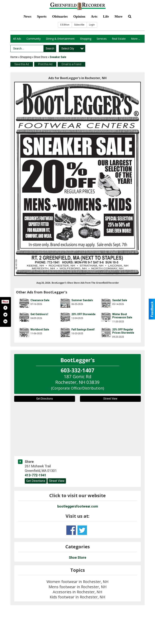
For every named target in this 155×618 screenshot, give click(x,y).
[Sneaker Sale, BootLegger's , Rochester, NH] (77, 179)
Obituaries (60, 16)
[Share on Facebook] (5, 307)
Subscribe (79, 24)
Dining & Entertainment (60, 38)
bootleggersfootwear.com (77, 506)
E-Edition (64, 24)
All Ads (17, 38)
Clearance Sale (39, 300)
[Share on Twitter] (5, 314)
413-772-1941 (35, 475)
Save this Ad (21, 64)
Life (106, 16)
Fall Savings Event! (83, 329)
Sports (41, 16)
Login (92, 24)
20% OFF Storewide (83, 314)
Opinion (79, 16)
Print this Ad (45, 64)
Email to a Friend (71, 64)
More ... (135, 38)
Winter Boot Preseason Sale (122, 316)
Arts (94, 16)
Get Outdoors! (39, 314)
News (27, 16)
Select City (67, 48)
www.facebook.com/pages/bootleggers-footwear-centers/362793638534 (71, 530)
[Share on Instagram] (5, 321)
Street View (110, 398)
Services (102, 38)
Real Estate (119, 38)
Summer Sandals (82, 300)
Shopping (85, 38)
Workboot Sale (39, 329)
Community (33, 38)
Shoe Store (40, 57)
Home (14, 57)
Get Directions (44, 398)
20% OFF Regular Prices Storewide (123, 331)
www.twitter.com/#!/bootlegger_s (82, 530)
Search (50, 48)
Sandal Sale (119, 300)
